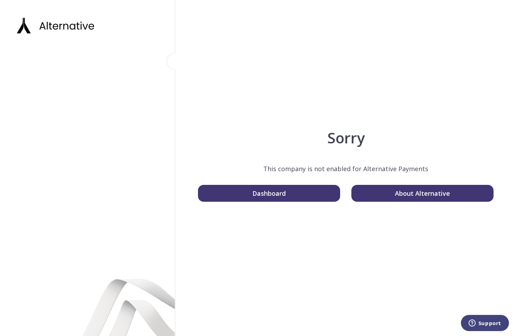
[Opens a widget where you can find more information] (485, 323)
